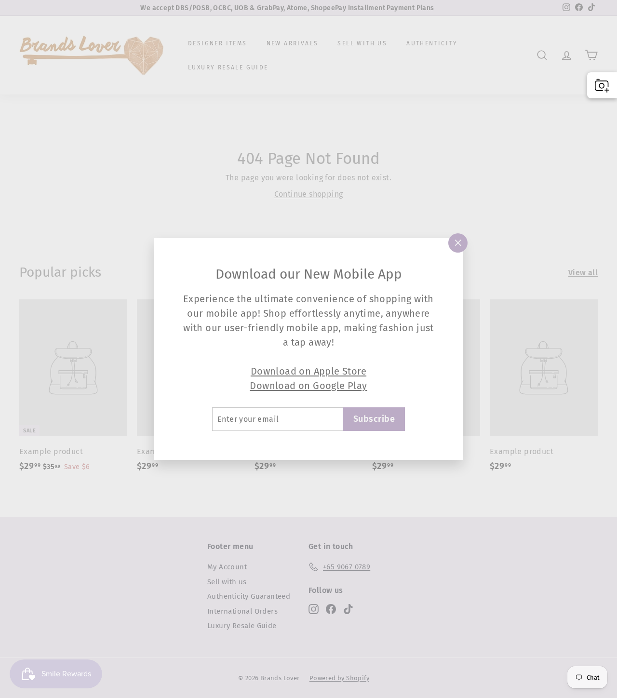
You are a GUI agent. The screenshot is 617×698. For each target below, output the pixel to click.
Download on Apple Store (308, 371)
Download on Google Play (308, 385)
